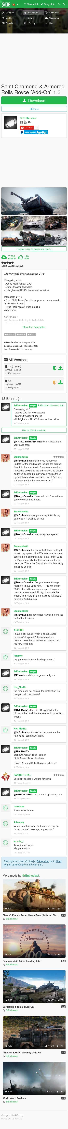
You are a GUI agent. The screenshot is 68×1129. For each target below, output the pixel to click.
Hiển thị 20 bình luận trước (34, 430)
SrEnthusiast (28, 118)
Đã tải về (12, 259)
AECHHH (19, 630)
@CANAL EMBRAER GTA (28, 441)
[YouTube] (25, 121)
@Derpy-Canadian (24, 496)
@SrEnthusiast (22, 460)
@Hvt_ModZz (21, 710)
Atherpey (19, 822)
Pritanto (18, 655)
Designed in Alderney (12, 1115)
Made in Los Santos (11, 1118)
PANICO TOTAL (22, 775)
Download (36, 100)
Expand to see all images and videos (34, 248)
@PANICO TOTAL (23, 794)
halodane (19, 806)
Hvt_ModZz (20, 687)
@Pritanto (19, 675)
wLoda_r (19, 841)
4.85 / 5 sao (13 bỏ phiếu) (12, 266)
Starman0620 (21, 456)
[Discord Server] (29, 121)
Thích (26, 259)
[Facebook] (21, 121)
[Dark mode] (58, 4)
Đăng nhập (43, 861)
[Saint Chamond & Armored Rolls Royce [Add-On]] (34, 201)
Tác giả (33, 405)
